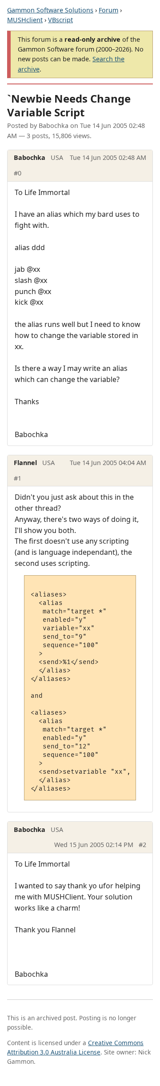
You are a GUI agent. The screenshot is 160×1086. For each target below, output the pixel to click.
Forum (108, 10)
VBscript (60, 20)
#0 (17, 173)
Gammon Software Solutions (50, 10)
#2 (142, 844)
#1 (17, 478)
